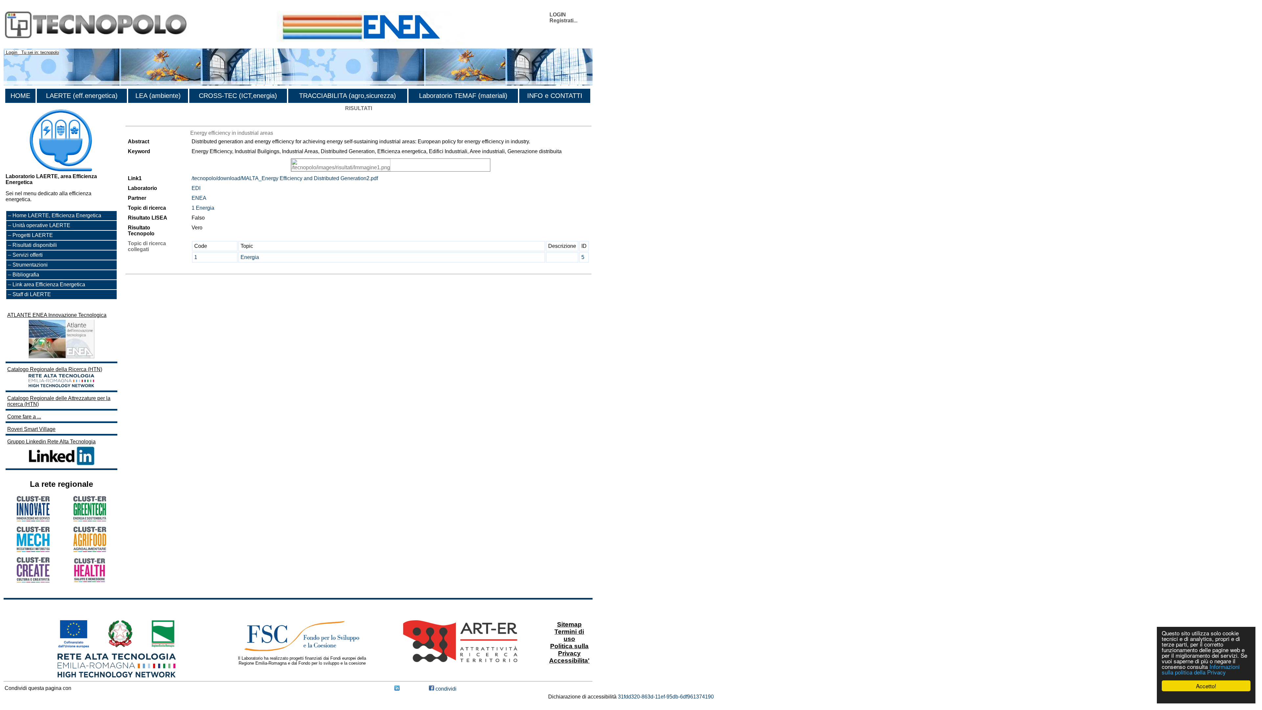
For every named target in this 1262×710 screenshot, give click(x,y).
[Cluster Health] (89, 581)
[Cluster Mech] (33, 550)
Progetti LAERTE (32, 235)
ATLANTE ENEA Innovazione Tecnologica (56, 315)
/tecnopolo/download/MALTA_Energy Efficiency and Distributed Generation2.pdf (285, 178)
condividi (445, 689)
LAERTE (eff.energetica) (82, 95)
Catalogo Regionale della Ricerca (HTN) (54, 369)
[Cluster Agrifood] (89, 550)
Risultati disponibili (34, 245)
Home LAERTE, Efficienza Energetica (56, 215)
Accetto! (1206, 686)
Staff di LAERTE (31, 294)
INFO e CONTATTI (554, 95)
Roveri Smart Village (31, 429)
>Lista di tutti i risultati (150, 120)
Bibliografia (25, 274)
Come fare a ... (24, 416)
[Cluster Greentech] (89, 519)
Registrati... (563, 20)
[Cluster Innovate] (33, 519)
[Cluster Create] (33, 580)
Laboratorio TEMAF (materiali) (463, 95)
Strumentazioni (30, 265)
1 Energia (203, 208)
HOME (20, 95)
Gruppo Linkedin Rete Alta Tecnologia (51, 441)
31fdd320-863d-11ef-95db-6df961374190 (666, 696)
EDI (196, 188)
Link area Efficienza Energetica (48, 284)
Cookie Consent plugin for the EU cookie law (1206, 697)
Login (11, 52)
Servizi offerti (27, 255)
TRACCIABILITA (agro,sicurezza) (347, 95)
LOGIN (557, 14)
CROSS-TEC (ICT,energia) (238, 95)
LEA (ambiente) (158, 95)
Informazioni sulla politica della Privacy (1201, 669)
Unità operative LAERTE (41, 225)
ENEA (199, 198)
